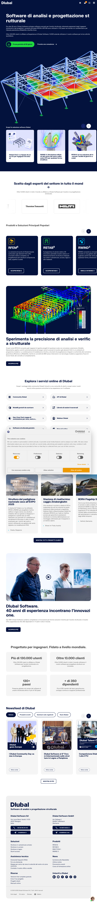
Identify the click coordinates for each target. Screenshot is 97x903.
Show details (81, 464)
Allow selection (48, 470)
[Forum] (54, 877)
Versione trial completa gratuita (21, 877)
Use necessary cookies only (21, 470)
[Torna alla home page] (7, 3)
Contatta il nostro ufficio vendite (21, 868)
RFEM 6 (55, 845)
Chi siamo (22, 894)
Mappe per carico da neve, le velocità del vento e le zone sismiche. (29, 865)
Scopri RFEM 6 (16, 271)
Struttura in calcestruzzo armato (21, 845)
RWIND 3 (56, 851)
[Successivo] (88, 126)
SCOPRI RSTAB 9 (51, 271)
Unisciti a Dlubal (60, 873)
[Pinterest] (66, 877)
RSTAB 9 (55, 847)
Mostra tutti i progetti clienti (48, 540)
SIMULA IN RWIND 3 (87, 271)
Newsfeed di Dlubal (20, 708)
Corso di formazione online (61, 866)
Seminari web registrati (45, 715)
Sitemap (29, 894)
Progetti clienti (15, 881)
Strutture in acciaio (17, 847)
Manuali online (16, 883)
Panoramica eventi (59, 864)
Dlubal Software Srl (20, 816)
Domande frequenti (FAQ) (19, 860)
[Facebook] (62, 877)
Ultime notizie (14, 770)
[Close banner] (89, 432)
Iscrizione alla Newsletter (61, 860)
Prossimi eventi (25, 715)
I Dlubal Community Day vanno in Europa (21, 755)
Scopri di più (13, 364)
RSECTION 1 (57, 849)
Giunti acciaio (15, 851)
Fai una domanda (16, 862)
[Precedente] (83, 126)
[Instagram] (74, 877)
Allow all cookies (76, 470)
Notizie (11, 715)
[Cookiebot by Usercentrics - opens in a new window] (76, 431)
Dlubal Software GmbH (63, 816)
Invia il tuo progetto (17, 879)
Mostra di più (48, 781)
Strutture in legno (16, 849)
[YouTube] (58, 877)
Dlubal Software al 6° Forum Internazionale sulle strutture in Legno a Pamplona (57, 756)
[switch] (38, 457)
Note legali (14, 894)
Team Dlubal (64, 715)
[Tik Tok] (70, 877)
